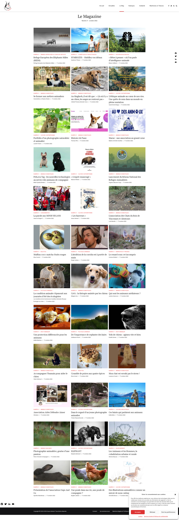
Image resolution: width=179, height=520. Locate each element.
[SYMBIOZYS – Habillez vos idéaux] (89, 40)
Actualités (112, 6)
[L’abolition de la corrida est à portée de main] (89, 237)
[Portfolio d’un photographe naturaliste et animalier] (52, 120)
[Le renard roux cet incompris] (127, 237)
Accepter (138, 512)
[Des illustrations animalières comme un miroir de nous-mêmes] (127, 472)
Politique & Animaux (84, 251)
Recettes (43, 251)
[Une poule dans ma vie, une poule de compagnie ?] (89, 472)
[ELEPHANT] (89, 434)
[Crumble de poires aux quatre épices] (89, 356)
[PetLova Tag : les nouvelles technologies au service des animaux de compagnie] (52, 159)
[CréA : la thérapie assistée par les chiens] (89, 276)
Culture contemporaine (123, 93)
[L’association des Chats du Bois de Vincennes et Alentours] (127, 198)
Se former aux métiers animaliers (49, 96)
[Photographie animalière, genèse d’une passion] (52, 434)
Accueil (101, 6)
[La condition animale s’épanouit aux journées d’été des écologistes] (52, 276)
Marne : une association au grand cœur (127, 138)
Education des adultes (122, 54)
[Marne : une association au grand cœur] (127, 120)
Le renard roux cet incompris (122, 254)
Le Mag (121, 6)
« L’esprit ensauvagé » (81, 177)
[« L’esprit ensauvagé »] (89, 159)
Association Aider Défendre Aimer (49, 412)
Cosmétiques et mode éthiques (87, 54)
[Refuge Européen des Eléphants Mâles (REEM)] (52, 40)
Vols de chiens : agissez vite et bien (125, 334)
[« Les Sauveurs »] (89, 198)
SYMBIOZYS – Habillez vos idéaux (86, 57)
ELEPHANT (76, 451)
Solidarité (142, 6)
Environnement (120, 448)
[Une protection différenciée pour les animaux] (52, 317)
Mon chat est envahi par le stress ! (124, 373)
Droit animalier (45, 331)
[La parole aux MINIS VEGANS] (52, 198)
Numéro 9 (36, 54)
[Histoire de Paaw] (89, 120)
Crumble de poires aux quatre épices (88, 373)
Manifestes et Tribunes (157, 6)
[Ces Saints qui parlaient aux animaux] (127, 395)
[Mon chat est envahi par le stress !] (127, 356)
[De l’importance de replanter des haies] (89, 317)
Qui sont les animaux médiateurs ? (124, 293)
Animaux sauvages (46, 448)
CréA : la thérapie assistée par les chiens (89, 293)
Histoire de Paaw (79, 138)
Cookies (140, 516)
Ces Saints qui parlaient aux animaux (126, 412)
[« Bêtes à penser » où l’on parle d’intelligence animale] (127, 40)
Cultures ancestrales (122, 409)
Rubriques (132, 6)
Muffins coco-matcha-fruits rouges (50, 254)
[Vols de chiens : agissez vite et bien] (127, 317)
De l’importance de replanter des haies (88, 334)
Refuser (152, 512)
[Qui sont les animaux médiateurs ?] (127, 276)
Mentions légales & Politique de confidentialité (156, 516)
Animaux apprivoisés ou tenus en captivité (53, 54)
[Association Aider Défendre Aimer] (52, 395)
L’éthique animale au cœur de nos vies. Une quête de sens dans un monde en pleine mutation (126, 99)
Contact (95, 511)
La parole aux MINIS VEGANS (47, 215)
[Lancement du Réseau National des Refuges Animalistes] (127, 159)
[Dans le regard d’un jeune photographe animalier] (89, 395)
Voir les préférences (168, 512)
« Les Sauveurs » (78, 215)
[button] (175, 494)
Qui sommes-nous (105, 511)
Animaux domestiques (47, 93)
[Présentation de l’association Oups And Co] (52, 472)
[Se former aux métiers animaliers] (52, 79)
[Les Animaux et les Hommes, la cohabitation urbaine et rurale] (127, 434)
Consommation (45, 213)
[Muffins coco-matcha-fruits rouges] (52, 237)
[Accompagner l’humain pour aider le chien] (52, 356)
